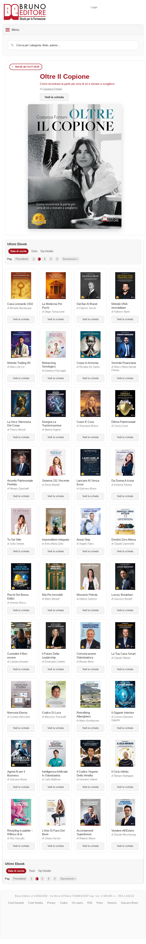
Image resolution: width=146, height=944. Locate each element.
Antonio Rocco (18, 602)
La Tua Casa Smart (123, 653)
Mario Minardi (52, 599)
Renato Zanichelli (19, 488)
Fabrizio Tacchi (87, 308)
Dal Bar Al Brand (87, 303)
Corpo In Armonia (87, 362)
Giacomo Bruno (87, 488)
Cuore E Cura (85, 421)
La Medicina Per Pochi (52, 305)
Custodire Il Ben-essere (17, 655)
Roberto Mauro (87, 838)
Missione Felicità (87, 594)
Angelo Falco (86, 543)
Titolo (34, 251)
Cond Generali (16, 902)
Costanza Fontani (52, 88)
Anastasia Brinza (88, 426)
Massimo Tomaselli (55, 717)
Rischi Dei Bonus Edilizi (18, 596)
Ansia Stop (83, 539)
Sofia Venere (17, 543)
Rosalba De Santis (89, 367)
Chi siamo (77, 902)
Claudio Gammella (124, 543)
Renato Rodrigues (124, 776)
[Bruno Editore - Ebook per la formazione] (25, 12)
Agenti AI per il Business (16, 773)
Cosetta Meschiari (20, 717)
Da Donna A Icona (122, 480)
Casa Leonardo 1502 (20, 303)
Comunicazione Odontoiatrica (86, 655)
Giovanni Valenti (88, 779)
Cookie (63, 902)
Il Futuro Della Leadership (50, 655)
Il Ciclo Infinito (120, 771)
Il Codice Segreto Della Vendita (87, 773)
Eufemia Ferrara (123, 485)
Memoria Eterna (17, 712)
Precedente (22, 259)
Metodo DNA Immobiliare (119, 305)
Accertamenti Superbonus (85, 832)
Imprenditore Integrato (55, 539)
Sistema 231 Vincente (55, 480)
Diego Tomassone (54, 311)
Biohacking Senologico (49, 364)
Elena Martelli (52, 485)
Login (94, 7)
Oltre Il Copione (64, 76)
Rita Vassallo (17, 838)
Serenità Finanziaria (123, 362)
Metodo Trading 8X (19, 362)
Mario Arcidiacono (89, 720)
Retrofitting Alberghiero (84, 714)
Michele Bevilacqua (20, 308)
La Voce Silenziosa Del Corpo (19, 423)
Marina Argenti (53, 429)
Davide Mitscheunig (125, 834)
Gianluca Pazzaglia (55, 370)
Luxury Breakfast (122, 594)
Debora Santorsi (88, 599)
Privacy (51, 902)
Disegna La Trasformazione (51, 423)
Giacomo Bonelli (123, 599)
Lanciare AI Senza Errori (88, 482)
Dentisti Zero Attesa (123, 539)
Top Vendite (46, 251)
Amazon (112, 902)
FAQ (89, 902)
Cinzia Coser (121, 426)
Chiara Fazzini (52, 838)
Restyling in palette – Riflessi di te (20, 832)
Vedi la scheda (54, 97)
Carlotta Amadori (19, 661)
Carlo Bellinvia (52, 779)
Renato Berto (86, 661)
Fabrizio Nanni (122, 311)
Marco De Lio (17, 367)
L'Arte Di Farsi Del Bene (53, 832)
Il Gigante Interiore (122, 712)
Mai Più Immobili (52, 594)
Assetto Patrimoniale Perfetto (20, 482)
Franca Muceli (17, 429)
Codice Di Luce (51, 712)
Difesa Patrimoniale (123, 421)
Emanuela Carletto (55, 661)
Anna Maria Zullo (54, 543)
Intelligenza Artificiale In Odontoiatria (55, 773)
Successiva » (70, 259)
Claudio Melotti (122, 658)
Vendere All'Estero (122, 830)
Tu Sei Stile (14, 539)
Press (100, 902)
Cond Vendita (35, 902)
